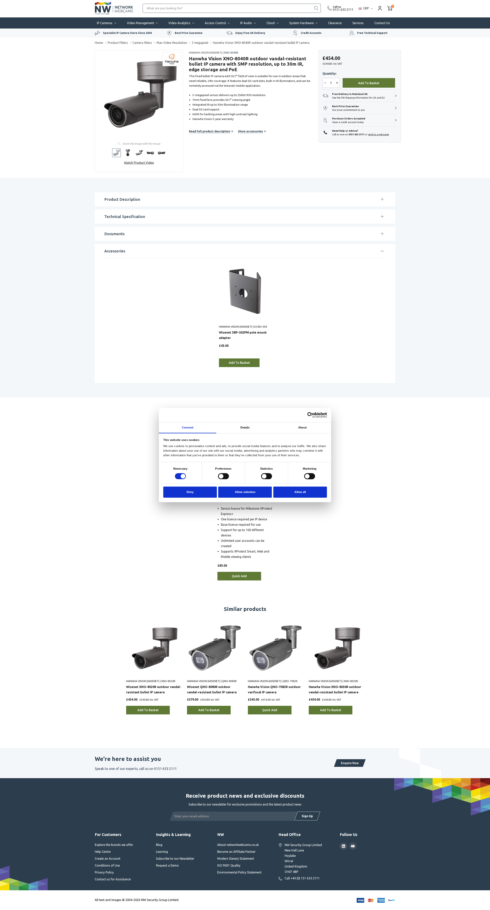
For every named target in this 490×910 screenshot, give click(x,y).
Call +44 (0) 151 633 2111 (302, 878)
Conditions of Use (107, 865)
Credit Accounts (311, 32)
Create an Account (107, 858)
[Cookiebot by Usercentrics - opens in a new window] (310, 415)
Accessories (114, 251)
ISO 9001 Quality (228, 865)
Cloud (270, 23)
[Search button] (316, 8)
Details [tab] (245, 427)
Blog (159, 844)
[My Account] (380, 8)
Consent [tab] (187, 427)
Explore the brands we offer (114, 844)
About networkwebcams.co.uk (238, 844)
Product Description (122, 199)
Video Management (140, 23)
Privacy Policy (104, 872)
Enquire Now (350, 763)
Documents (114, 234)
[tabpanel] (245, 315)
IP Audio (246, 23)
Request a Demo (167, 865)
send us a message (378, 134)
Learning (162, 851)
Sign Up (307, 816)
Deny (190, 492)
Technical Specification (124, 216)
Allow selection (245, 492)
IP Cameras (104, 23)
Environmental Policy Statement (239, 872)
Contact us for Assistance (113, 879)
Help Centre (103, 851)
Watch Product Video (139, 162)
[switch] (223, 476)
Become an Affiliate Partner (236, 851)
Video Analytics (179, 23)
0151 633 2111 (343, 9)
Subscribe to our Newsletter (175, 858)
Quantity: (329, 73)
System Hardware (301, 23)
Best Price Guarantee (189, 32)
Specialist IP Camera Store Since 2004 (127, 32)
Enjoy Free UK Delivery (250, 32)
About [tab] (302, 427)
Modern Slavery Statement (235, 858)
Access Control (215, 23)
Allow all (300, 492)
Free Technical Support (372, 32)
